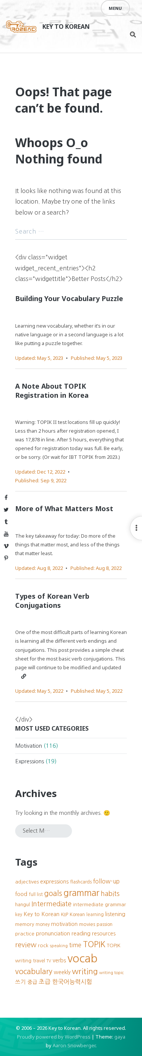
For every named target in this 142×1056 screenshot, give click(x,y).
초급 (45, 982)
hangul (22, 904)
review (25, 944)
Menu (115, 8)
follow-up (106, 881)
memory (24, 924)
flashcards (81, 881)
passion (104, 924)
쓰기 (20, 982)
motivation (64, 924)
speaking (59, 946)
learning (95, 914)
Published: (96, 358)
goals (53, 893)
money (43, 924)
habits (110, 893)
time (75, 945)
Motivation (28, 745)
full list (36, 894)
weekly (62, 972)
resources (103, 933)
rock (43, 945)
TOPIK (94, 944)
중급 (32, 982)
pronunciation (53, 933)
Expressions (29, 761)
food (21, 894)
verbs (59, 960)
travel (39, 960)
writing (85, 971)
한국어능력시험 (72, 982)
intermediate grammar (99, 904)
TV (49, 961)
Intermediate (51, 904)
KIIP (64, 914)
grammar (81, 892)
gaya (119, 1036)
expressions (54, 881)
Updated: (39, 358)
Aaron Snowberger (74, 1045)
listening (115, 914)
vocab (82, 958)
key (18, 914)
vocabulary (33, 971)
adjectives (27, 881)
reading (81, 933)
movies (87, 924)
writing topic (111, 973)
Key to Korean (66, 26)
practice (24, 933)
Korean (77, 914)
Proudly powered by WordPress (54, 1036)
